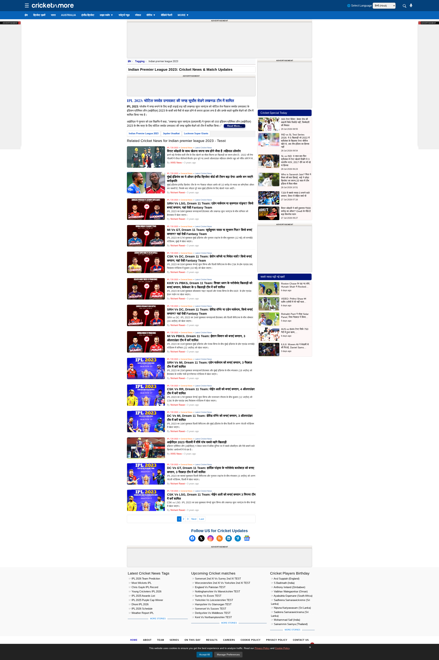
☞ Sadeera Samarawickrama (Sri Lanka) (290, 613)
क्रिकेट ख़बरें (39, 15)
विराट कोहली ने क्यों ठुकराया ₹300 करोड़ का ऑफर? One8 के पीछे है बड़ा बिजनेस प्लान (296, 211)
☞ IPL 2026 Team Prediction (144, 578)
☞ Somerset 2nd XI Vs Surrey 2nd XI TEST (216, 578)
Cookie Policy (251, 640)
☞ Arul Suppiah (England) (285, 578)
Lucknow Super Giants (196, 133)
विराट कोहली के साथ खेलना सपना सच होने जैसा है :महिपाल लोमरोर (204, 151)
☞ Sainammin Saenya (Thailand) (289, 624)
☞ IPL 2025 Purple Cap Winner (146, 600)
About (147, 640)
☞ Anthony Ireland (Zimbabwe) (288, 587)
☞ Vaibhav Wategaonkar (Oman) (289, 591)
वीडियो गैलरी (166, 15)
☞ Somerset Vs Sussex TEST (209, 608)
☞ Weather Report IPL (141, 612)
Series (174, 640)
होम (26, 15)
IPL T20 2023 (172, 148)
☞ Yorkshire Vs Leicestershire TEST (212, 600)
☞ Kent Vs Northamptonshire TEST (212, 617)
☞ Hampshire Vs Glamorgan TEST (212, 604)
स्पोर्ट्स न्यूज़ (124, 15)
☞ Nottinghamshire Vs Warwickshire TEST (216, 591)
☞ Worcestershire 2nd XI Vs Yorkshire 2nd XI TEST (221, 582)
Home (134, 640)
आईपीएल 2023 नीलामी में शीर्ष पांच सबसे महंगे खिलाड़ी (197, 442)
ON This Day (193, 640)
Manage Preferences (228, 654)
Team (160, 640)
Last (201, 519)
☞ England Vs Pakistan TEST (209, 587)
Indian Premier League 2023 (143, 133)
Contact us (301, 640)
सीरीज (151, 15)
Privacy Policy (276, 640)
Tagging (140, 61)
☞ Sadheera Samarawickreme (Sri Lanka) (290, 600)
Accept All (204, 654)
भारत (53, 15)
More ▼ (183, 15)
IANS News (176, 162)
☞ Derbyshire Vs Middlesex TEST (211, 612)
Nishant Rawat (177, 192)
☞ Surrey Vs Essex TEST (206, 595)
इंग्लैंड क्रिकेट (87, 15)
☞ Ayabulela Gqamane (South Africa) (291, 595)
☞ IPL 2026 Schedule (140, 608)
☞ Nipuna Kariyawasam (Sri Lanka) (291, 607)
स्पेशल (138, 15)
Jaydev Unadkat (171, 133)
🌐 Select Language (359, 5)
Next (193, 519)
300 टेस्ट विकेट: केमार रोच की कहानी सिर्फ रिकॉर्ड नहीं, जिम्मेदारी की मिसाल (295, 122)
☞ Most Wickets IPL (140, 582)
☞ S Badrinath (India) (283, 582)
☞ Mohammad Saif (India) (285, 619)
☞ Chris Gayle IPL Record (143, 587)
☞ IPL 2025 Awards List (142, 595)
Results (212, 640)
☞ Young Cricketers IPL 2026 (145, 591)
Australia (68, 15)
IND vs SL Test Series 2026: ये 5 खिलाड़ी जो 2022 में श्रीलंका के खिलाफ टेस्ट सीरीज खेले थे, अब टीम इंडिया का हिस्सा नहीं (295, 140)
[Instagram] (210, 538)
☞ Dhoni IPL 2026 (139, 604)
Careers (229, 640)
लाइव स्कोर (106, 15)
